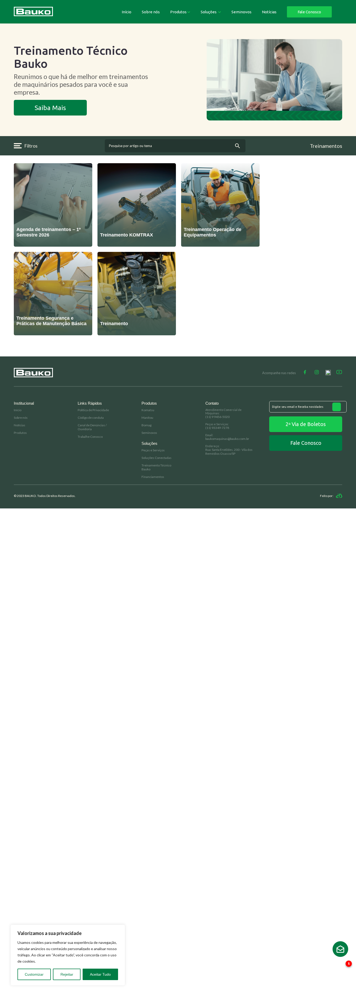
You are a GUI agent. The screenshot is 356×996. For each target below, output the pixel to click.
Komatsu (148, 410)
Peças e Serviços (153, 450)
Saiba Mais (50, 107)
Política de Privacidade (93, 410)
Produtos (178, 12)
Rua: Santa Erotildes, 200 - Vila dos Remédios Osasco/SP (229, 452)
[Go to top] (340, 949)
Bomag (146, 425)
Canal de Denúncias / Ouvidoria (92, 427)
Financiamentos (153, 477)
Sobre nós (151, 12)
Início (126, 12)
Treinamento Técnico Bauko (157, 467)
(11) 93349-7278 (217, 428)
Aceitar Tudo (100, 974)
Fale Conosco (309, 12)
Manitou (147, 418)
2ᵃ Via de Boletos (306, 424)
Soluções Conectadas (156, 458)
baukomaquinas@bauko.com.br (227, 439)
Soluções (209, 12)
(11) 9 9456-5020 (217, 417)
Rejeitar (66, 974)
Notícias (269, 12)
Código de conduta (91, 418)
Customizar (34, 974)
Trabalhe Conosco (90, 437)
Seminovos (241, 12)
